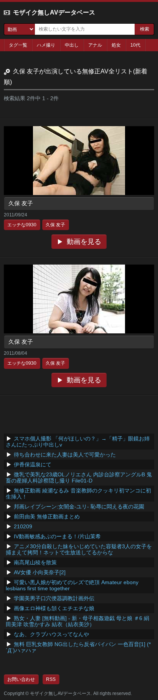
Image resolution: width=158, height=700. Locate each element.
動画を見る (84, 241)
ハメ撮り (46, 45)
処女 (116, 45)
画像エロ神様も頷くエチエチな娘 (54, 608)
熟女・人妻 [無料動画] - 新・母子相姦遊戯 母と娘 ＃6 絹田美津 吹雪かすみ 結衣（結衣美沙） (77, 621)
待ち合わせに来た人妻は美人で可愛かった (65, 455)
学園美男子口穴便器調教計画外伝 (54, 598)
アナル (95, 45)
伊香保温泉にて (32, 464)
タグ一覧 (18, 45)
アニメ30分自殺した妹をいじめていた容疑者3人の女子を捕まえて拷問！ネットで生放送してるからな (79, 549)
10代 (135, 45)
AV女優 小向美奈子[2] (40, 572)
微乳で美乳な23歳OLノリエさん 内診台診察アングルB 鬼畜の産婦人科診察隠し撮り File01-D (79, 477)
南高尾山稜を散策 (35, 562)
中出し (72, 45)
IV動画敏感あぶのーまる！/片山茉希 (57, 536)
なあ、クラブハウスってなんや (51, 634)
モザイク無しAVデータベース (54, 12)
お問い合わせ (21, 679)
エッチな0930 (21, 224)
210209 (23, 526)
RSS (51, 679)
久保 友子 (20, 203)
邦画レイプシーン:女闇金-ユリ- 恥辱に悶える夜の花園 (79, 506)
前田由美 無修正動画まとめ (47, 516)
